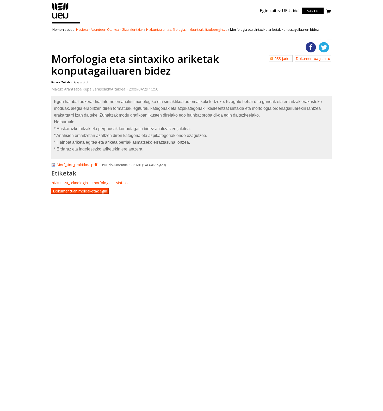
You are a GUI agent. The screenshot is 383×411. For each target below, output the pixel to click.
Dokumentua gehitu (313, 58)
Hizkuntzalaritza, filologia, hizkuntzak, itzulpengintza (186, 29)
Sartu (312, 11)
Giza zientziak (133, 29)
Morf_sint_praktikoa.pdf (76, 164)
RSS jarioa (283, 58)
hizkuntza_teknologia (70, 182)
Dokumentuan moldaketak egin (80, 191)
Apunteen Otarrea (105, 29)
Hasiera (82, 29)
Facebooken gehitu (311, 47)
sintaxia (122, 182)
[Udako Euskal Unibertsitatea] (60, 18)
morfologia (102, 182)
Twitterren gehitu (324, 47)
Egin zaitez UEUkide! (279, 11)
